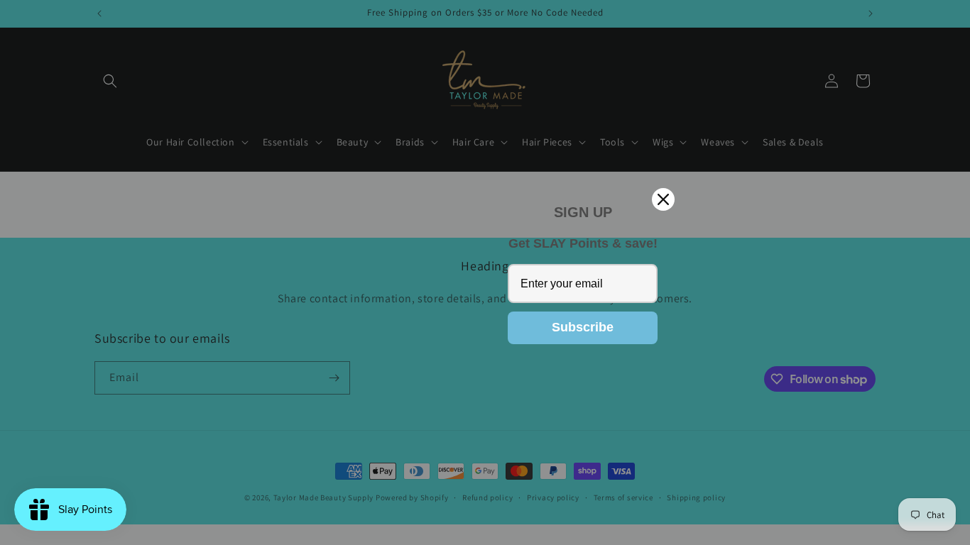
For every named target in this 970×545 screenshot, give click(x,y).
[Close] (663, 199)
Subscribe (583, 327)
